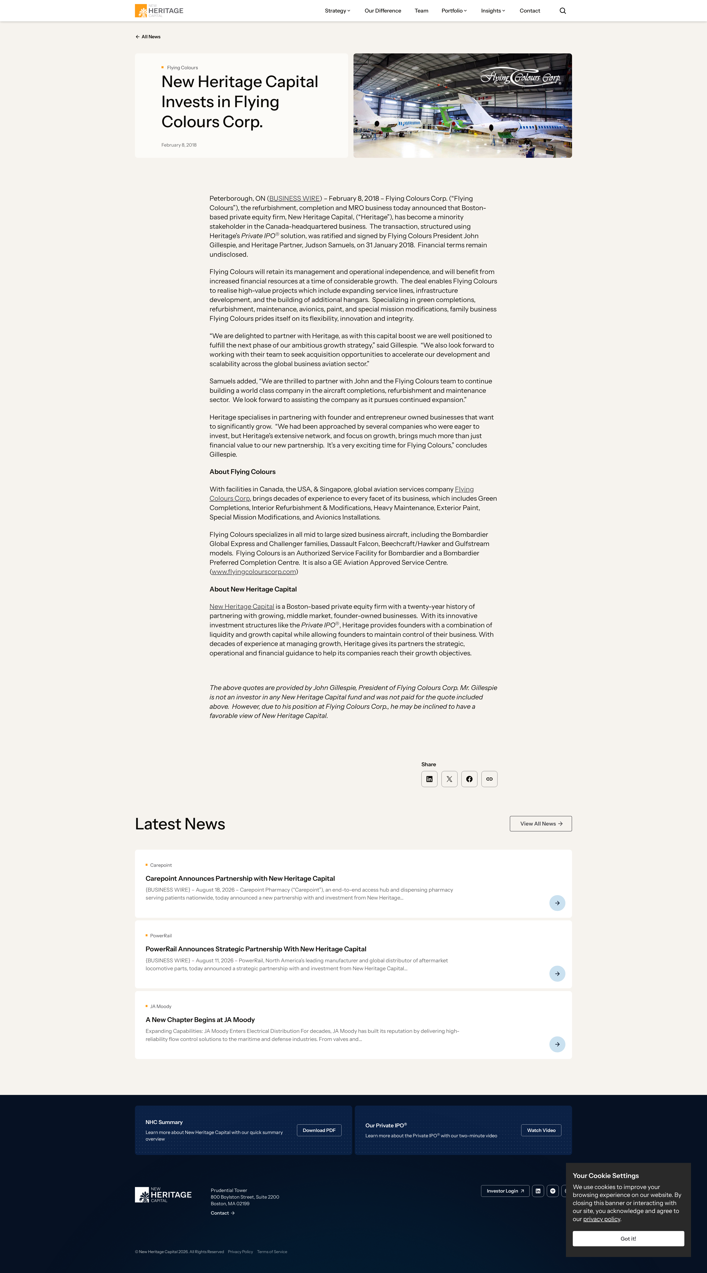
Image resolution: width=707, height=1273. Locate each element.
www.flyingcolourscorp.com (254, 572)
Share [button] (489, 779)
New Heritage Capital (242, 606)
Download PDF (319, 1130)
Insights (491, 10)
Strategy (335, 10)
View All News (538, 823)
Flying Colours (182, 67)
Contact (530, 10)
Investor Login (502, 1191)
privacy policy (601, 1219)
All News (151, 36)
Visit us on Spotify (553, 1191)
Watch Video (541, 1130)
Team (421, 10)
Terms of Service (272, 1251)
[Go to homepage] (159, 10)
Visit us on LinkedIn (538, 1191)
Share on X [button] (450, 779)
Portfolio (452, 10)
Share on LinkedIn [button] (429, 779)
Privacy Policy (240, 1251)
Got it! (628, 1238)
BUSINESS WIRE (294, 198)
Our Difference (383, 10)
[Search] (562, 10)
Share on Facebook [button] (469, 779)
